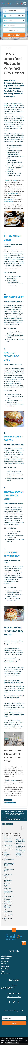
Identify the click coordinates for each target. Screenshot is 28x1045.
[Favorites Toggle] (21, 3)
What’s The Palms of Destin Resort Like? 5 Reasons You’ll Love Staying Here (14, 813)
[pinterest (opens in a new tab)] (14, 1002)
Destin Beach (8, 842)
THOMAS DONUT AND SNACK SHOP (14, 495)
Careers (3, 963)
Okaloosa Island (9, 859)
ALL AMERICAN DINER (12, 238)
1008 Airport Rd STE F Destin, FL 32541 (7, 988)
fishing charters (8, 199)
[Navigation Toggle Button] (24, 3)
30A (5, 836)
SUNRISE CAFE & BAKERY (13, 438)
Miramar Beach (8, 849)
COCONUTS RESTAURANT (12, 554)
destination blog (13, 193)
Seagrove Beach (9, 896)
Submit (14, 1023)
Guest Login (5, 968)
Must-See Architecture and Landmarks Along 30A (20, 845)
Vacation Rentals (6, 956)
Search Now (14, 35)
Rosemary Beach (7, 884)
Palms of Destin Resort (9, 870)
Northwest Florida (7, 855)
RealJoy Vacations (11, 180)
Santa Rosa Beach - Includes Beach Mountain (8, 890)
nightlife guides (8, 201)
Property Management (8, 879)
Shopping (7, 900)
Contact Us (4, 961)
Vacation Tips (8, 918)
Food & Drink (9, 800)
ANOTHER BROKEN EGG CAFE (11, 356)
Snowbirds (7, 902)
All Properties (5, 958)
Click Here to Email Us (14, 997)
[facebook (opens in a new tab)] (10, 1002)
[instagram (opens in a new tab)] (18, 1002)
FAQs (2, 971)
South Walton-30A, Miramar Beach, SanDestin (8, 906)
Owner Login (5, 966)
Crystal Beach (8, 838)
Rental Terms (5, 974)
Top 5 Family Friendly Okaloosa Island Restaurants (13, 818)
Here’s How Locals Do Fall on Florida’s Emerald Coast (20, 840)
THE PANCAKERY (14, 297)
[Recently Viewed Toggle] (17, 3)
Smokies (13, 105)
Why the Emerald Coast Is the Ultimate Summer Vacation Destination (20, 853)
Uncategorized (8, 915)
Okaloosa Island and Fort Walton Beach (9, 864)
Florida (6, 109)
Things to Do (8, 911)
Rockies (6, 105)
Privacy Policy (13, 1043)
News (5, 852)
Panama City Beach (10, 802)
